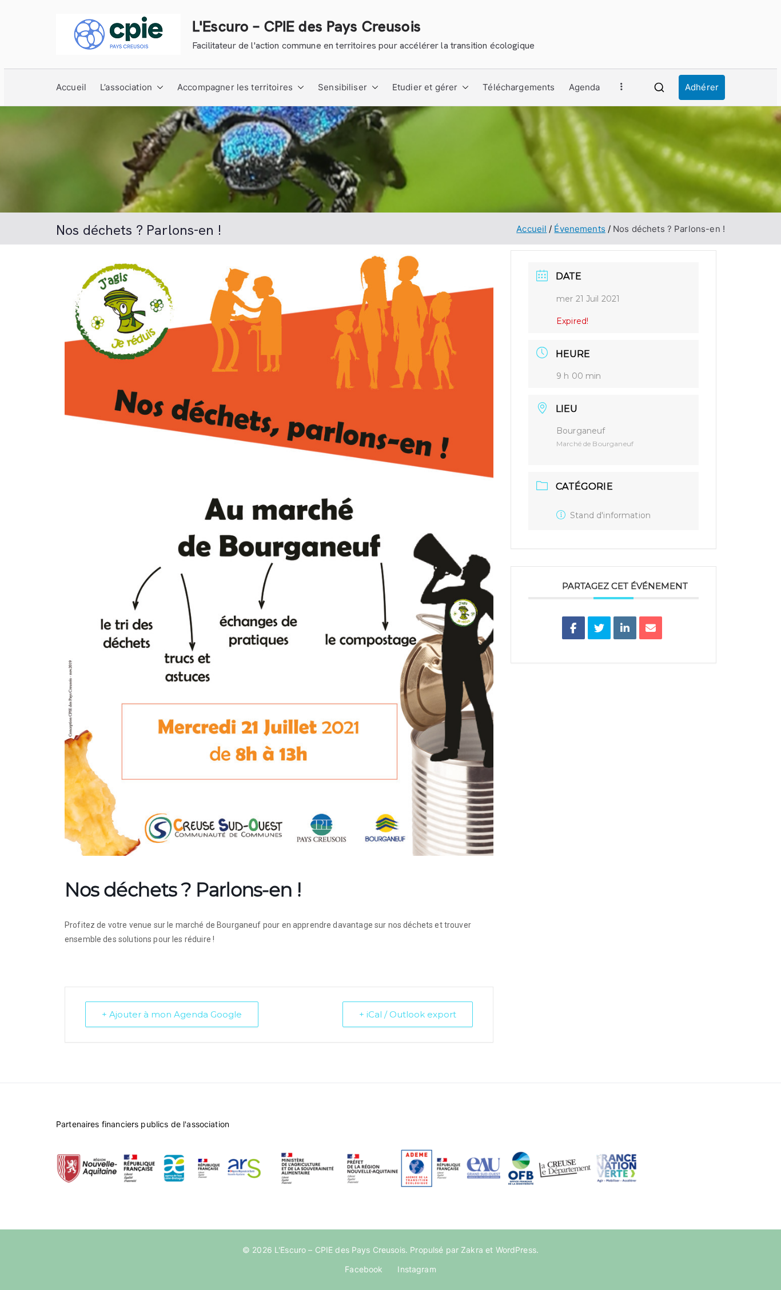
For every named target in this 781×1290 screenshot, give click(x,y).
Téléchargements (519, 87)
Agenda (584, 87)
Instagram (416, 1269)
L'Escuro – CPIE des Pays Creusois (306, 26)
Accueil (71, 87)
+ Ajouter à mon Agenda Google (172, 1014)
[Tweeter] (599, 627)
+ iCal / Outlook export (407, 1014)
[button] (158, 87)
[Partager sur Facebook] (573, 627)
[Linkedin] (624, 627)
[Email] (650, 627)
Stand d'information (610, 515)
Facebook (363, 1269)
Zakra (472, 1250)
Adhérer (702, 87)
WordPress (516, 1250)
